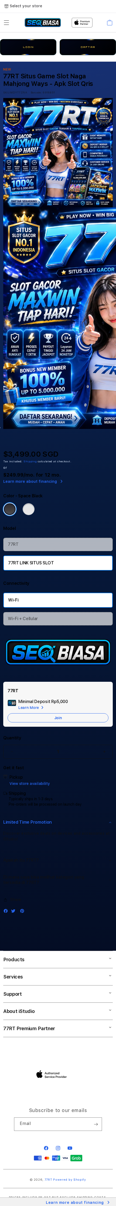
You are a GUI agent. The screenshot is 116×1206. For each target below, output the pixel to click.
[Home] (43, 22)
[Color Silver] (29, 509)
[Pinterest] (23, 912)
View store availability (29, 783)
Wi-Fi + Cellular (23, 618)
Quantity (12, 737)
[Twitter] (14, 912)
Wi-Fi (13, 600)
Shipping (30, 461)
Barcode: (36, 92)
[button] (6, 22)
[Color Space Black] (9, 509)
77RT (13, 544)
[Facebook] (7, 912)
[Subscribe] (96, 1124)
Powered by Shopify (69, 1179)
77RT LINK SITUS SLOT (31, 562)
